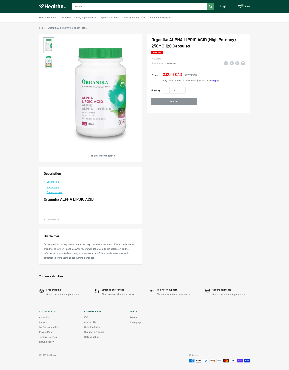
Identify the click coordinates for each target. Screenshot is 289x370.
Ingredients (53, 186)
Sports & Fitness (110, 17)
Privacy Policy (46, 331)
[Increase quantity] (182, 90)
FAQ (86, 317)
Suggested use (54, 192)
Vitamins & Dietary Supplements (79, 17)
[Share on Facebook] (226, 63)
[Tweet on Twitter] (237, 63)
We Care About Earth (50, 327)
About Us (44, 317)
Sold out (174, 101)
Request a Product (94, 331)
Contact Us (90, 322)
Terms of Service (48, 336)
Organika (156, 58)
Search (133, 317)
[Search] (210, 6)
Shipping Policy (92, 327)
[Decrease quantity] (166, 90)
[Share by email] (243, 63)
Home (42, 28)
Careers (43, 322)
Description (53, 181)
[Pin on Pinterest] (232, 63)
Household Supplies (160, 17)
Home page (135, 322)
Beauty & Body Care (134, 17)
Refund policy (46, 341)
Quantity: (156, 90)
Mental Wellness (47, 17)
